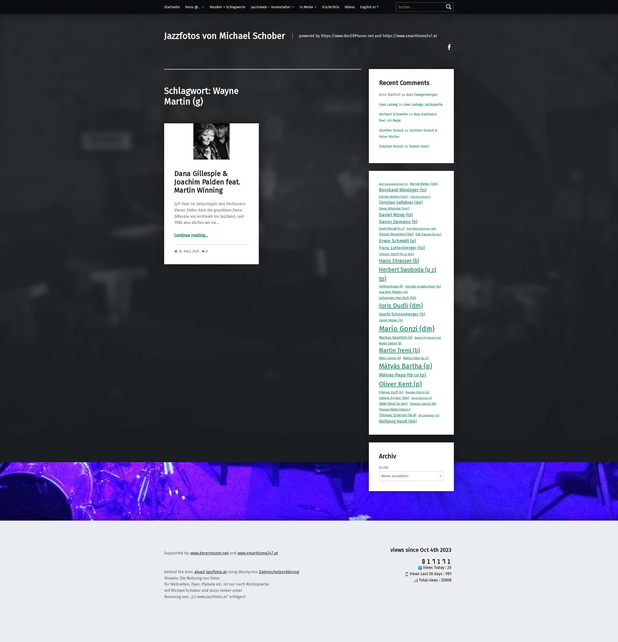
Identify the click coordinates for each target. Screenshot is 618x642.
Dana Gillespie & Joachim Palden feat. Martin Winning (207, 182)
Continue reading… (191, 235)
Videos (349, 7)
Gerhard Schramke (393, 114)
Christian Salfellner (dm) (401, 202)
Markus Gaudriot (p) (395, 337)
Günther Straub (391, 130)
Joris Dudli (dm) (401, 305)
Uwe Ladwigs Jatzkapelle (423, 104)
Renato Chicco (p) (417, 392)
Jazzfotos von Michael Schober (224, 36)
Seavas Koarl (419, 146)
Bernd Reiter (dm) (424, 184)
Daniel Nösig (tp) (396, 214)
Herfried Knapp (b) (391, 286)
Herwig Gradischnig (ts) (423, 286)
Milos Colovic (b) (390, 358)
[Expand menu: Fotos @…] (203, 7)
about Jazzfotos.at (210, 572)
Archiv (383, 467)
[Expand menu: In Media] (315, 7)
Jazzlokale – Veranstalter (271, 7)
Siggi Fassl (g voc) (393, 403)
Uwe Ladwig (388, 104)
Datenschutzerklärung (279, 572)
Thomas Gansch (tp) (423, 403)
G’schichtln (330, 7)
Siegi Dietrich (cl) (421, 398)
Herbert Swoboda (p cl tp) (407, 274)
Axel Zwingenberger (422, 94)
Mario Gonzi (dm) (407, 329)
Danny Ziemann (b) (398, 221)
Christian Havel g (420, 196)
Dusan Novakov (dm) (396, 234)
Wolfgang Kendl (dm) (398, 421)
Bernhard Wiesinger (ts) (403, 190)
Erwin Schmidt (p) (397, 241)
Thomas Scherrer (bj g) (397, 415)
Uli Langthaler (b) (428, 415)
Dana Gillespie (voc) (394, 208)
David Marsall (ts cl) (392, 228)
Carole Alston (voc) (393, 197)
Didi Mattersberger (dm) (421, 228)
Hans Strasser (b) (399, 261)
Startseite (172, 7)
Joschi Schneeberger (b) (402, 314)
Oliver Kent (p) (400, 384)
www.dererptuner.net (209, 553)
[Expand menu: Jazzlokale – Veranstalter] (293, 7)
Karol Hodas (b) (391, 320)
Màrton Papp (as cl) (415, 358)
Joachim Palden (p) (393, 292)
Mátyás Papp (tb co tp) (402, 375)
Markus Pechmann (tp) (427, 337)
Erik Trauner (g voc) (428, 234)
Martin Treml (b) (399, 350)
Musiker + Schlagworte (228, 7)
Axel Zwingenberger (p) (393, 184)
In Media (306, 7)
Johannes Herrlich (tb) (397, 298)
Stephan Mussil (391, 146)
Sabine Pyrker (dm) (394, 398)
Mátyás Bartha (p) (405, 366)
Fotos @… (193, 7)
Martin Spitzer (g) (390, 343)
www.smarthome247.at (258, 553)
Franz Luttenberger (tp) (402, 247)
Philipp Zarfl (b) (391, 392)
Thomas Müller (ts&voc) (394, 409)
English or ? (369, 7)
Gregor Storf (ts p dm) (396, 254)
